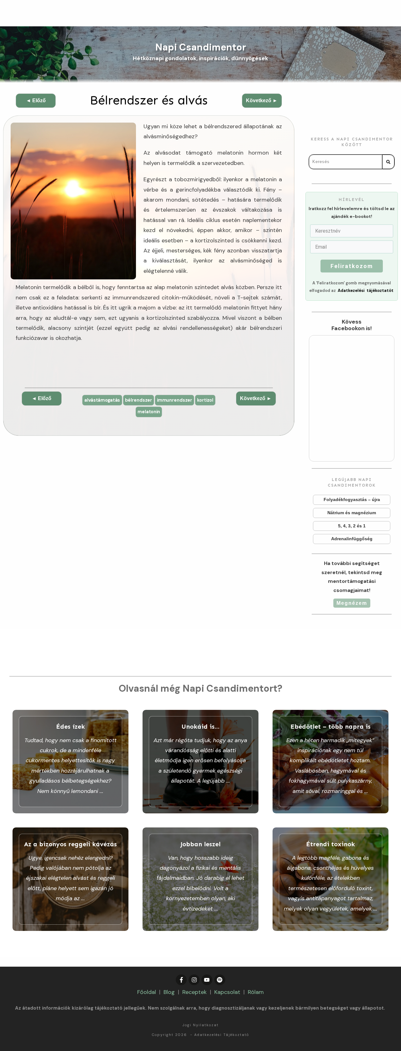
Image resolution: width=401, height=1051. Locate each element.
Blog (169, 992)
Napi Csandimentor (200, 47)
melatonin (149, 412)
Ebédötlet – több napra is (330, 761)
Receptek (194, 992)
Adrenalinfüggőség (351, 539)
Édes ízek (70, 761)
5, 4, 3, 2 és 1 (351, 526)
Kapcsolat (227, 992)
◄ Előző (36, 100)
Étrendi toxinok (330, 879)
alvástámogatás (102, 400)
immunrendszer (174, 400)
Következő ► (262, 100)
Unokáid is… (200, 761)
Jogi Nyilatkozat (200, 1025)
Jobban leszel (200, 879)
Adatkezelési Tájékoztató (221, 1035)
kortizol (205, 400)
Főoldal (146, 992)
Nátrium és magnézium (351, 513)
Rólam (256, 992)
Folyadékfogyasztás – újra (351, 499)
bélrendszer (138, 400)
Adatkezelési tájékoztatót (365, 290)
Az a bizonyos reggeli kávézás (70, 879)
